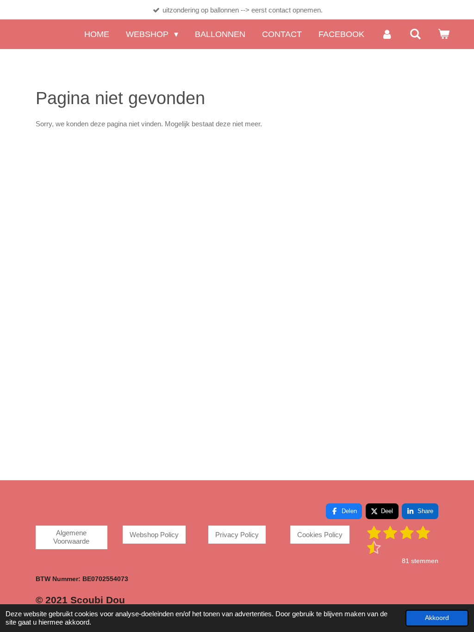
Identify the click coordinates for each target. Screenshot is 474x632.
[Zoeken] (415, 34)
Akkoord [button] (437, 617)
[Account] (387, 34)
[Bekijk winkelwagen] (443, 34)
